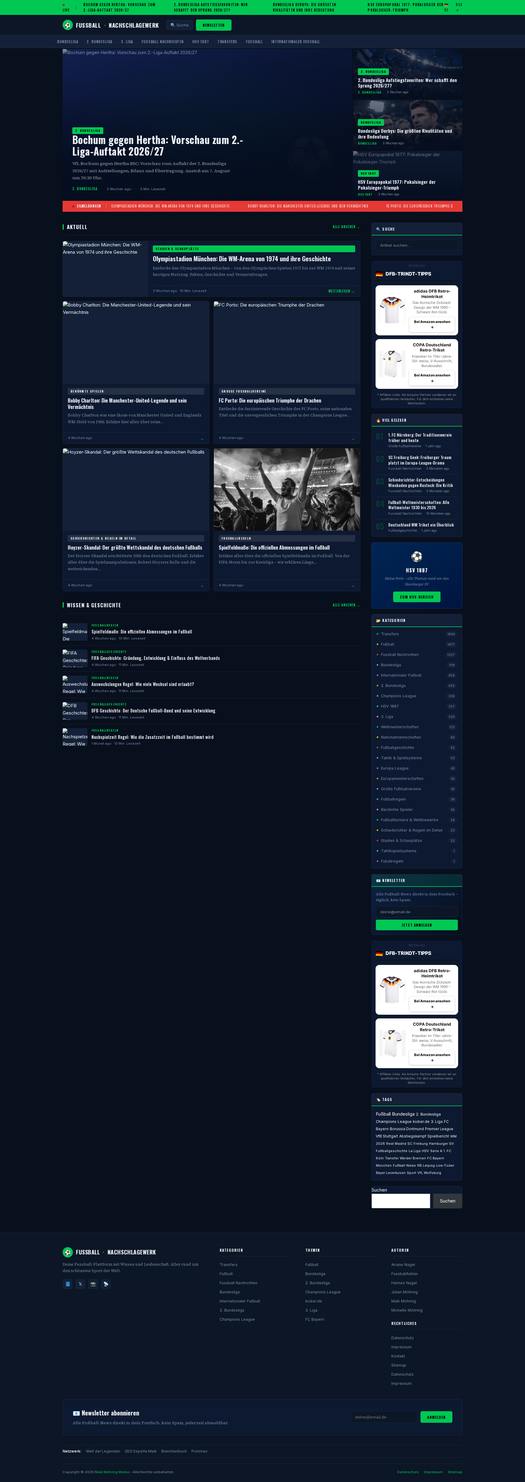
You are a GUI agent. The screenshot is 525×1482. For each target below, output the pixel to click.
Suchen (379, 1190)
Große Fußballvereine (404, 446)
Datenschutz (402, 1338)
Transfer (392, 1158)
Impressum (401, 1347)
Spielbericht (438, 1136)
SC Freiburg (417, 1143)
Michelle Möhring (407, 1310)
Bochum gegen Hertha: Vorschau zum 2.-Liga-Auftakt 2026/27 (119, 7)
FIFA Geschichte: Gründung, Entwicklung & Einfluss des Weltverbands (155, 658)
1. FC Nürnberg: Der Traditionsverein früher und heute (420, 437)
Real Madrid (396, 1143)
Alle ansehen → (346, 226)
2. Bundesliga (99, 41)
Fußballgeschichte (402, 531)
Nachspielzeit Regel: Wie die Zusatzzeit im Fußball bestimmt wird (152, 737)
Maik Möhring (403, 1301)
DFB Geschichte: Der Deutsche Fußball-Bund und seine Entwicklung (153, 710)
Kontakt (398, 1356)
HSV (425, 1151)
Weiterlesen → (341, 290)
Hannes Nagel (404, 1283)
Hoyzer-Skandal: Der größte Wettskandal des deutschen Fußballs (135, 547)
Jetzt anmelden (417, 925)
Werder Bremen (413, 1158)
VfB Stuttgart (387, 1136)
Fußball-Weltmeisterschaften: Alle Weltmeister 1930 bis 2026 (418, 505)
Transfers (228, 41)
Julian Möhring (404, 1292)
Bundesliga (67, 41)
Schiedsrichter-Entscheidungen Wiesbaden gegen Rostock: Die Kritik (420, 482)
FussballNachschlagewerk (111, 25)
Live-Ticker (445, 1165)
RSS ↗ (459, 7)
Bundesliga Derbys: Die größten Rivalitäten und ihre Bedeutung (304, 7)
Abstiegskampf (412, 1136)
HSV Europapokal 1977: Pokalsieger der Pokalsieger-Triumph (406, 7)
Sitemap (398, 1365)
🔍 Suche (179, 24)
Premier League (439, 1129)
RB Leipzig (426, 1165)
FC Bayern (314, 1319)
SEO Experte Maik (141, 1451)
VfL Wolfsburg (429, 1173)
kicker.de (421, 1121)
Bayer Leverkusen (391, 1173)
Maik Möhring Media (112, 1472)
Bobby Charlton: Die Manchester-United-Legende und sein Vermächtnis (308, 206)
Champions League (394, 1121)
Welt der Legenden (103, 1451)
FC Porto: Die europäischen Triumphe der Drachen (429, 206)
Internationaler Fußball (295, 41)
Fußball (254, 41)
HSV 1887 (200, 41)
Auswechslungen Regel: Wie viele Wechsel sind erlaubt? (142, 684)
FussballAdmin (404, 1273)
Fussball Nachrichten (163, 41)
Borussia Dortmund (407, 1129)
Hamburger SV (441, 1143)
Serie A (436, 1151)
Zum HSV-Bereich (417, 596)
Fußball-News (404, 1165)
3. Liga (127, 41)
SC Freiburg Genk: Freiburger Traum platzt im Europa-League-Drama (419, 460)
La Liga (414, 1151)
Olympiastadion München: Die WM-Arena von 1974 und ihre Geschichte (170, 206)
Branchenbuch (174, 1451)
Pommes (199, 1451)
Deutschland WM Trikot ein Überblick (421, 525)
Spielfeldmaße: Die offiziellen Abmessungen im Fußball (274, 547)
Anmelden (436, 1417)
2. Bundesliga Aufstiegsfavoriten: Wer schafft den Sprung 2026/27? (211, 7)
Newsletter (214, 25)
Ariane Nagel (403, 1264)
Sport (411, 1173)
